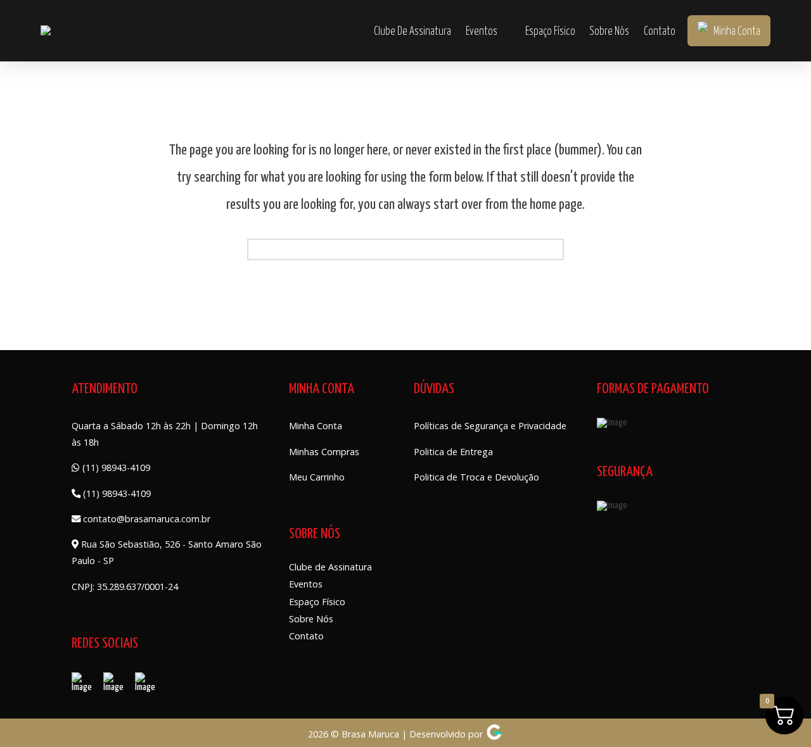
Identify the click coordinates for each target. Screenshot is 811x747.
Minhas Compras (324, 452)
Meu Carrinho (317, 477)
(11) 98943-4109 (115, 467)
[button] (351, 30)
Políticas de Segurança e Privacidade (490, 426)
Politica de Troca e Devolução (476, 477)
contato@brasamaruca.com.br (145, 519)
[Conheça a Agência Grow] (494, 734)
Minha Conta (315, 426)
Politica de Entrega (453, 452)
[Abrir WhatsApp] (32, 715)
